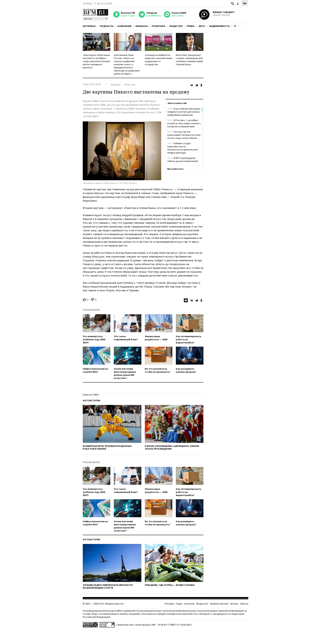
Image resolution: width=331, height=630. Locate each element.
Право (191, 26)
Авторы (234, 603)
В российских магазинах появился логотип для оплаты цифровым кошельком (183, 111)
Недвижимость (219, 26)
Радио (179, 603)
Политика (158, 26)
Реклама (169, 603)
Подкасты (106, 26)
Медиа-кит (202, 603)
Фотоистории (91, 400)
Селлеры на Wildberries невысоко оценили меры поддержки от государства (158, 59)
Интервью (89, 26)
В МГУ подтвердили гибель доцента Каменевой (182, 159)
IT (235, 26)
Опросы (244, 603)
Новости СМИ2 (91, 394)
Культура (116, 84)
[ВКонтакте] (192, 85)
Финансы (141, 26)
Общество (176, 26)
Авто (202, 26)
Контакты (189, 603)
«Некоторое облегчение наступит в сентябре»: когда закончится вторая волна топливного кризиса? (96, 61)
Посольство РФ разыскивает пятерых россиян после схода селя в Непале (183, 135)
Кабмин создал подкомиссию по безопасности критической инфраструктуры (182, 148)
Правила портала (219, 603)
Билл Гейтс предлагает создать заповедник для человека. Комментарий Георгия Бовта (189, 59)
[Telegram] (196, 85)
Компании (124, 26)
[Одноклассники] (201, 85)
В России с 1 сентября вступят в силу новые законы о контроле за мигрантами (184, 123)
